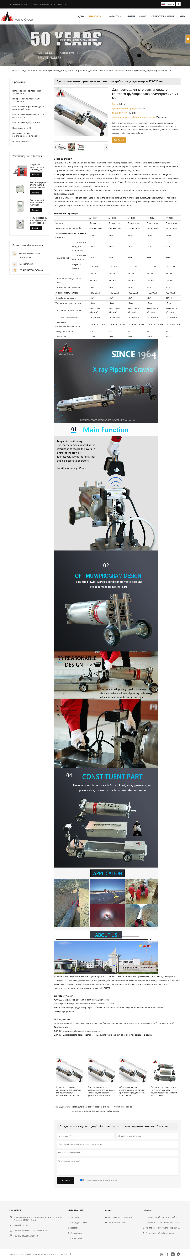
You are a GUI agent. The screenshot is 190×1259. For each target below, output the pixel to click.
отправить (65, 1180)
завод (142, 16)
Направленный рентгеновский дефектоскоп (27, 92)
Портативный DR (20, 141)
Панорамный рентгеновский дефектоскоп (26, 100)
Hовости (74, 1227)
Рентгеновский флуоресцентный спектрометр (28, 115)
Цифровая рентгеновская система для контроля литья (37, 167)
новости (113, 16)
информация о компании (120, 1217)
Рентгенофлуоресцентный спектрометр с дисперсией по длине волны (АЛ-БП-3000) (38, 185)
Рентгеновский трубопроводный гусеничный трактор (59, 70)
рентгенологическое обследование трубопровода (95, 1111)
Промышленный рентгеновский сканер (90, 1106)
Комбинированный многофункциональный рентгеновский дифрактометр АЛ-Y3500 (38, 220)
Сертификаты (76, 1233)
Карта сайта (76, 1238)
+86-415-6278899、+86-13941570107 (51, 4)
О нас (182, 16)
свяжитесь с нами (162, 16)
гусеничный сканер (122, 1106)
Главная (13, 70)
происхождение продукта (125, 108)
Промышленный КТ (21, 128)
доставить (75, 1217)
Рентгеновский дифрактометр (26, 122)
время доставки (120, 112)
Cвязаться (15, 1210)
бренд (115, 104)
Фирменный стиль (117, 1222)
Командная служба (79, 1222)
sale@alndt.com (20, 4)
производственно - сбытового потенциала (134, 117)
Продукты (95, 16)
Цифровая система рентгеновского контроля (24, 134)
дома (81, 16)
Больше (36, 174)
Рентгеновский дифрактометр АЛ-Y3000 (37, 202)
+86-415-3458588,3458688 (31, 270)
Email (119, 140)
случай (130, 16)
